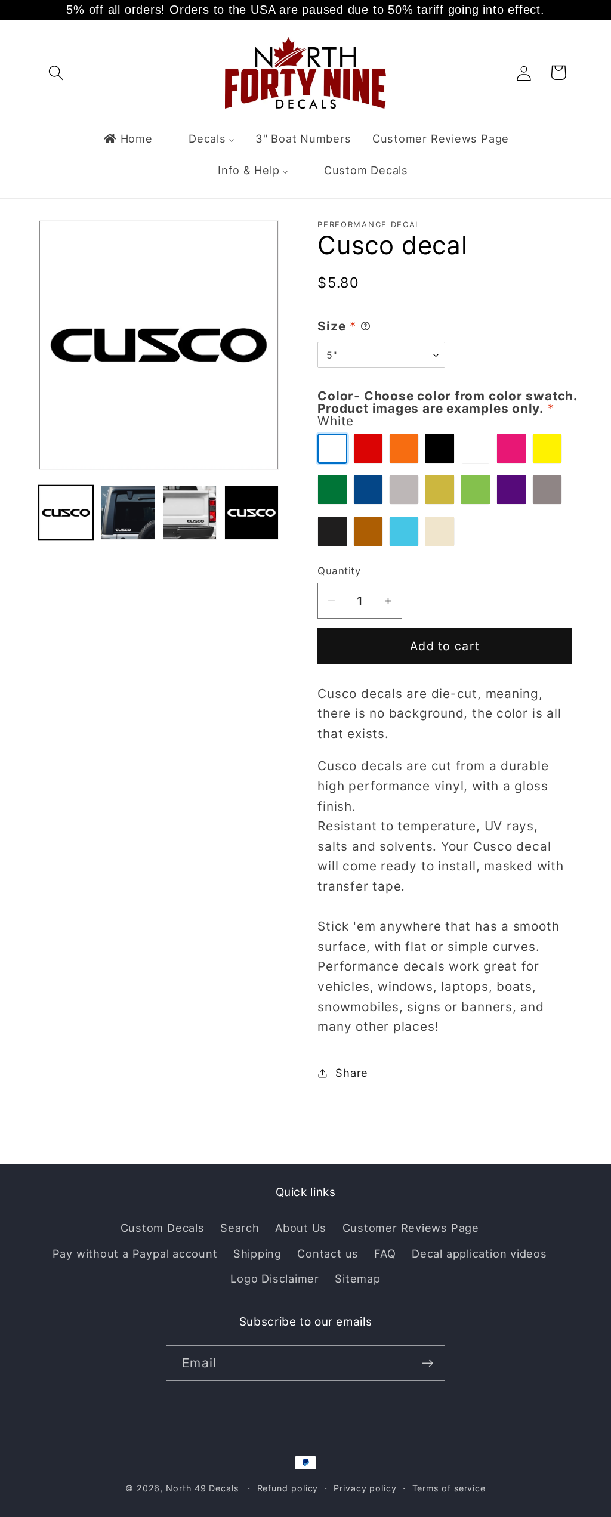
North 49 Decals (202, 1488)
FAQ (385, 1253)
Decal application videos (479, 1253)
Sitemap (357, 1278)
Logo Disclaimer (274, 1278)
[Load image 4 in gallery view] (251, 513)
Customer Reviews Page (410, 1227)
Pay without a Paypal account (135, 1253)
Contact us (328, 1253)
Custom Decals (163, 1227)
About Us (300, 1227)
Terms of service (449, 1488)
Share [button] (351, 1072)
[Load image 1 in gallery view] (66, 513)
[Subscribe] (428, 1363)
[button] (56, 72)
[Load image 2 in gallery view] (128, 513)
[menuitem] (127, 138)
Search (240, 1227)
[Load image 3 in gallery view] (190, 513)
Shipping (257, 1253)
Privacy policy (365, 1488)
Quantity (338, 571)
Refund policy (288, 1488)
